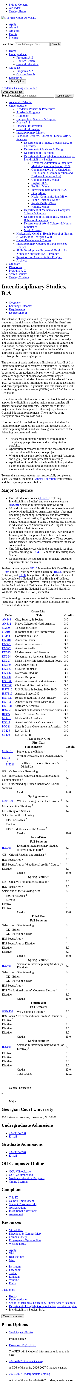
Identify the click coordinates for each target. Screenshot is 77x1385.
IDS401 (14, 504)
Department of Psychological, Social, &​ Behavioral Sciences (47, 218)
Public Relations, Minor (45, 199)
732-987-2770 (17, 1152)
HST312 (7, 689)
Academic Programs (28, 112)
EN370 (6, 664)
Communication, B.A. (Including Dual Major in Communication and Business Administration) (52, 173)
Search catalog (10, 95)
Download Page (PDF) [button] (22, 1345)
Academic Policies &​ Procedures (35, 109)
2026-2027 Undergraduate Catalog (29, 1373)
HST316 (7, 693)
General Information (28, 129)
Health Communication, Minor (49, 196)
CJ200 (6, 627)
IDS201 (44, 498)
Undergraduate (18, 54)
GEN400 (7, 1011)
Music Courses (32, 230)
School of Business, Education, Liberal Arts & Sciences (42, 1302)
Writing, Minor (40, 206)
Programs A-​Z (17, 270)
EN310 (6, 640)
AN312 (6, 623)
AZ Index (15, 8)
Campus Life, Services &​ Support (36, 119)
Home (12, 50)
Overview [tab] (15, 302)
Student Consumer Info (22, 1204)
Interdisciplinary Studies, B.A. (49, 189)
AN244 (6, 619)
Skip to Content (18, 4)
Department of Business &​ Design (44, 149)
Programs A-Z (24, 57)
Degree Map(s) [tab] (18, 312)
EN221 (10, 764)
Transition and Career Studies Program (39, 257)
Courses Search (25, 60)
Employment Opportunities (25, 1240)
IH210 (33, 568)
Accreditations (17, 1207)
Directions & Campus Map (25, 1233)
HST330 (7, 701)
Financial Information (29, 125)
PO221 (6, 726)
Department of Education (39, 152)
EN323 (6, 652)
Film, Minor (38, 193)
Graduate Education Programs (26, 1178)
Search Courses (18, 274)
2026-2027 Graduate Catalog (26, 1361)
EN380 (6, 677)
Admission (22, 115)
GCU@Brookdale (20, 1171)
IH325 (58, 571)
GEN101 (7, 751)
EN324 (6, 656)
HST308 (7, 685)
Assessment (16, 1214)
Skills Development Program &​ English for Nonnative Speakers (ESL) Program (41, 252)
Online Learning (18, 1181)
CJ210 (6, 631)
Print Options (17, 81)
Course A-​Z (23, 122)
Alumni (13, 27)
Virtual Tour (16, 1230)
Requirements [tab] (17, 309)
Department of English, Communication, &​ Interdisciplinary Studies (49, 158)
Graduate (14, 67)
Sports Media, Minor (43, 203)
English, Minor (40, 186)
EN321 (6, 644)
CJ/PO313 (8, 636)
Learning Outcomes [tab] (20, 306)
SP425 (6, 730)
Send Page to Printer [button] (21, 1332)
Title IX (13, 1197)
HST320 (7, 697)
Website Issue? (17, 1243)
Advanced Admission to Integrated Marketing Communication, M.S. (51, 164)
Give (12, 1260)
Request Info (16, 1256)
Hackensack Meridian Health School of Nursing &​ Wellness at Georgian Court (44, 235)
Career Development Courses (33, 240)
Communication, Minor (45, 179)
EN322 (6, 648)
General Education (27, 64)
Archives (21, 260)
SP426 (6, 734)
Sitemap (14, 37)
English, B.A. (39, 183)
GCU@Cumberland (21, 1174)
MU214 (6, 718)
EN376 (6, 673)
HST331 (7, 705)
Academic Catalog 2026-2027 (19, 88)
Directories (15, 77)
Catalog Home (17, 11)
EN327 (6, 660)
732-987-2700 (17, 1133)
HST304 (7, 681)
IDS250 (6, 710)
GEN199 (7, 800)
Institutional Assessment (23, 1211)
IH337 (22, 575)
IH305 (5, 571)
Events (13, 34)
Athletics (14, 30)
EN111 (6, 757)
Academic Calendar (20, 102)
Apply (12, 24)
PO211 (6, 722)
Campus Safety (18, 1237)
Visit (11, 1253)
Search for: (7, 44)
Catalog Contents (19, 277)
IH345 (6, 714)
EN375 (6, 668)
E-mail (13, 1136)
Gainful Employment (21, 1200)
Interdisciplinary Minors (30, 132)
